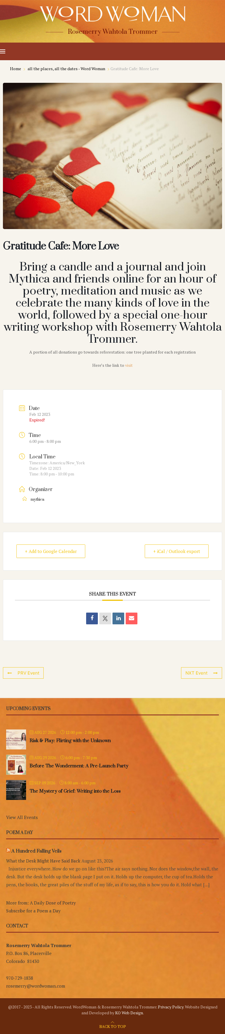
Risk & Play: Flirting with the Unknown (70, 741)
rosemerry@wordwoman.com (35, 986)
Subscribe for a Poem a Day (33, 911)
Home (16, 68)
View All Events (22, 817)
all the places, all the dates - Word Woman (66, 68)
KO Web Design (129, 1012)
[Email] (131, 618)
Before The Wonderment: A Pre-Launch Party (79, 766)
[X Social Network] (105, 618)
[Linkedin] (118, 618)
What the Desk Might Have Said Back (43, 861)
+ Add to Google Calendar (51, 551)
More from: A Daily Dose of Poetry (41, 903)
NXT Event (196, 673)
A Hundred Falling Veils (36, 851)
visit (129, 365)
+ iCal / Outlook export (176, 551)
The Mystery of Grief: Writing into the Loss (75, 791)
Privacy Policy (170, 1007)
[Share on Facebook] (92, 618)
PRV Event (28, 673)
